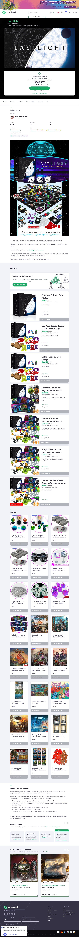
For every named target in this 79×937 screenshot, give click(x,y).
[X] (7, 914)
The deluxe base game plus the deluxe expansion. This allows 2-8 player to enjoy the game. (53, 429)
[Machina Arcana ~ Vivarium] (24, 868)
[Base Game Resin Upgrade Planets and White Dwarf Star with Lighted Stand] (19, 524)
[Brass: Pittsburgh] (55, 868)
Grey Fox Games (13, 23)
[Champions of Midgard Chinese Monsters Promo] (39, 757)
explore (46, 851)
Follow (39, 88)
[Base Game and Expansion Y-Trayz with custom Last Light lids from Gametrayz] (19, 557)
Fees (64, 909)
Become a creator (67, 914)
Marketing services (67, 910)
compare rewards (19, 285)
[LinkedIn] (14, 914)
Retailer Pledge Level (47, 490)
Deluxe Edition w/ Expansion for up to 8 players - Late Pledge (52, 421)
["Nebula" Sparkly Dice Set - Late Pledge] (60, 590)
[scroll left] (65, 823)
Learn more (17, 839)
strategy (45, 130)
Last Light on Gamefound (36, 250)
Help (46, 827)
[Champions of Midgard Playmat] (19, 690)
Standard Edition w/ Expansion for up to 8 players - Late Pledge (52, 390)
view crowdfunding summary (39, 93)
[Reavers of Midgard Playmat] (39, 690)
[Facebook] (5, 914)
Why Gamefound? (52, 910)
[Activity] (65, 12)
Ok (5, 934)
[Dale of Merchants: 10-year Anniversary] (9, 5)
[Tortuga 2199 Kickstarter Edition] (39, 724)
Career (49, 916)
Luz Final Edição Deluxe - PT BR (50, 335)
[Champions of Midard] (39, 624)
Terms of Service (53, 935)
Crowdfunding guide (55, 827)
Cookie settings (13, 934)
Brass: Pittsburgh (48, 888)
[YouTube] (9, 914)
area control (51, 130)
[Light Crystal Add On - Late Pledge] (19, 590)
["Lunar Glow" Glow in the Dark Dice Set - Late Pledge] (39, 590)
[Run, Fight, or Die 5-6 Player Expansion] (60, 657)
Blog (64, 916)
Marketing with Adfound (69, 912)
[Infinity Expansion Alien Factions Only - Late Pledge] (19, 624)
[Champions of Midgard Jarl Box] (60, 624)
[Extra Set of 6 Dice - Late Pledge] (39, 557)
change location (47, 17)
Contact (49, 912)
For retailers (50, 918)
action (58, 130)
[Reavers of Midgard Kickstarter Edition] (19, 657)
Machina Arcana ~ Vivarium (21, 888)
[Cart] (62, 12)
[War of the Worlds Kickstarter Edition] (19, 724)
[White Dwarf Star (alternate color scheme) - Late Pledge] (60, 557)
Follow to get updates (61, 840)
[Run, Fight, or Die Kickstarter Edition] (39, 657)
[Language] (58, 12)
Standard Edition (46, 305)
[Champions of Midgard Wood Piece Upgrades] (60, 757)
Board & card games (15, 130)
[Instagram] (12, 914)
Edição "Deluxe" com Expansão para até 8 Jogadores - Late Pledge (53, 452)
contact (23, 119)
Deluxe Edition (45, 366)
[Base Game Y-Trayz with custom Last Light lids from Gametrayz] (60, 524)
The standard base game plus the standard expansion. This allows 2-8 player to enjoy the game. (53, 399)
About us (50, 909)
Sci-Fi (39, 130)
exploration (33, 130)
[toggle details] (38, 896)
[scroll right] (68, 850)
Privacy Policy (45, 935)
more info (17, 119)
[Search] (30, 12)
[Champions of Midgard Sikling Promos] (60, 724)
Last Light (13, 21)
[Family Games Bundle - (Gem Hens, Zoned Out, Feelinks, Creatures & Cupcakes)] (60, 690)
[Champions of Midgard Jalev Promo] (19, 757)
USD (51, 12)
